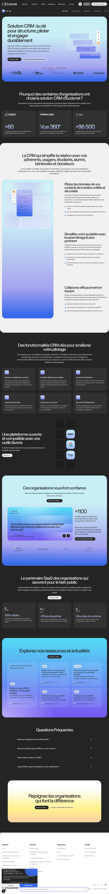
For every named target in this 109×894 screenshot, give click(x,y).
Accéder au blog (54, 656)
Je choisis (10, 885)
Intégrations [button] (87, 11)
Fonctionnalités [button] (76, 11)
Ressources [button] (97, 11)
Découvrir (6, 455)
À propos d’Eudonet (90, 848)
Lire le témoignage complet (84, 539)
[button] (4, 891)
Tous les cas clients (53, 500)
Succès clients (61, 848)
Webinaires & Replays (63, 859)
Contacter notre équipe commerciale (35, 59)
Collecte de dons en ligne (9, 865)
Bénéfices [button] (65, 11)
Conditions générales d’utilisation (100, 888)
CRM (3, 848)
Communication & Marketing (10, 852)
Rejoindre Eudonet (90, 852)
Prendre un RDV (13, 59)
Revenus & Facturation (8, 862)
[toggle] (91, 739)
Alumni (32, 868)
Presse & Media (89, 856)
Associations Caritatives (36, 858)
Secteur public (34, 848)
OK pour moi (28, 885)
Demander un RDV (98, 4)
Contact (86, 4)
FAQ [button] (105, 11)
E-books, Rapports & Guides (65, 856)
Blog (58, 852)
